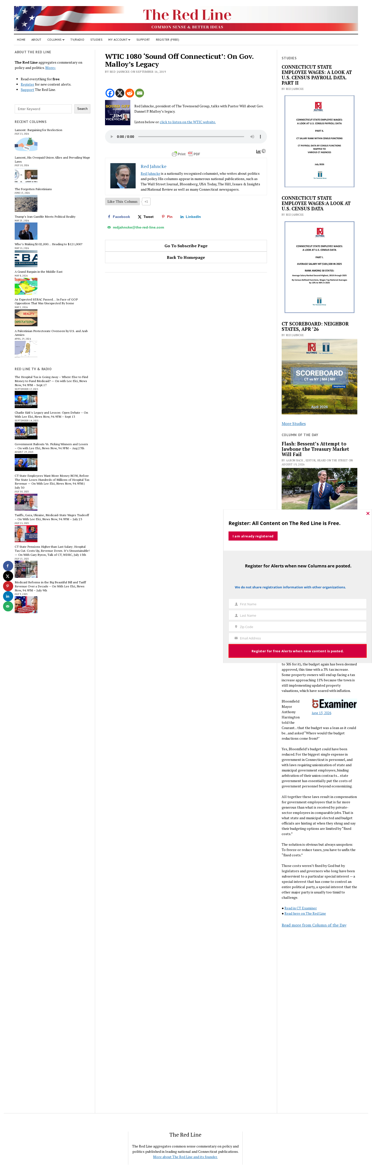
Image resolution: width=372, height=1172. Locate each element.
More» (50, 67)
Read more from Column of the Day (314, 925)
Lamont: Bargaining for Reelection (38, 130)
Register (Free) (167, 39)
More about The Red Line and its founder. (185, 1156)
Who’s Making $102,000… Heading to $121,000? (48, 244)
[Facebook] (110, 93)
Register (27, 84)
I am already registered (253, 536)
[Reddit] (129, 93)
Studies (96, 39)
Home (21, 39)
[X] (119, 93)
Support (143, 39)
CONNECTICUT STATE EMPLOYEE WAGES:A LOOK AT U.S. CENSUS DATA (316, 203)
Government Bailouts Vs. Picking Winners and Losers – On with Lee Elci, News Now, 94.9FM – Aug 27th (51, 446)
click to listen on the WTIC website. (188, 121)
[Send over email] (8, 606)
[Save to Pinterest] (8, 586)
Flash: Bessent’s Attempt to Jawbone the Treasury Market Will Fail (315, 449)
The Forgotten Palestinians (33, 189)
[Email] (139, 93)
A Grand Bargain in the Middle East (39, 272)
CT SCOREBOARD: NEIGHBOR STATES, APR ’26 (315, 326)
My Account (118, 39)
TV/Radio (77, 39)
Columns (54, 39)
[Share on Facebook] (8, 566)
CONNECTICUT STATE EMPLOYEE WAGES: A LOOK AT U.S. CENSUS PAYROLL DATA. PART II (317, 75)
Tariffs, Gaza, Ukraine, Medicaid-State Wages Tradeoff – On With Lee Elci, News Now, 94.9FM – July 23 (52, 517)
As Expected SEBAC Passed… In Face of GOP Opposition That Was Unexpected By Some (46, 301)
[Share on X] (8, 576)
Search (82, 109)
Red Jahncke (150, 173)
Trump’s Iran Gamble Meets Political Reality (45, 217)
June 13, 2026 (321, 713)
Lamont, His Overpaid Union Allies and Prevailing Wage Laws (52, 160)
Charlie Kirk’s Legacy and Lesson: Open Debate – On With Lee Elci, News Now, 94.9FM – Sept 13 (51, 415)
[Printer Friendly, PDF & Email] (186, 154)
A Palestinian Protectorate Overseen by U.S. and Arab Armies (51, 333)
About (36, 39)
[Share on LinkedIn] (8, 596)
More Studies (294, 423)
